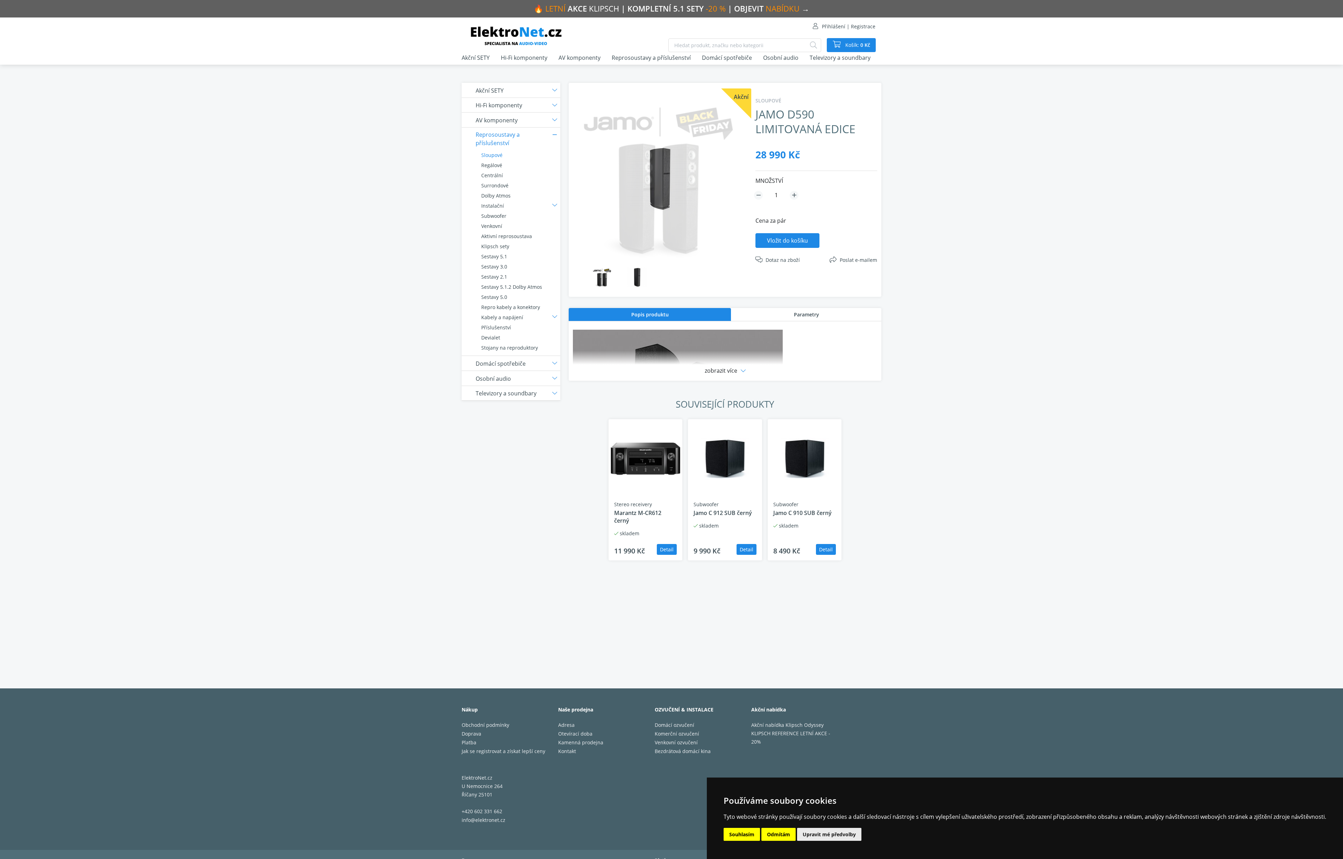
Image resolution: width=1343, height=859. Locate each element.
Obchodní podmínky (485, 725)
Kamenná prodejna (580, 742)
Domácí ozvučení (674, 725)
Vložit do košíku (787, 240)
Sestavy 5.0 (494, 297)
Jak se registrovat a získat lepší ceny (503, 751)
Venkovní (491, 226)
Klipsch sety (495, 246)
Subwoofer (493, 216)
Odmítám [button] (778, 834)
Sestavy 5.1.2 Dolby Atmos (511, 287)
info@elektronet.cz (483, 820)
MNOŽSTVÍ (769, 181)
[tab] (650, 314)
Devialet (490, 337)
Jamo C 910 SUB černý (802, 513)
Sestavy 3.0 (494, 266)
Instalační (492, 205)
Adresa (566, 725)
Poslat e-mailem (858, 260)
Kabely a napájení (502, 317)
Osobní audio (780, 58)
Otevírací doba (575, 733)
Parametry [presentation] (806, 314)
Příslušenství (496, 327)
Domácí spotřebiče (727, 58)
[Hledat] (813, 45)
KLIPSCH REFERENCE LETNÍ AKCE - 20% (790, 737)
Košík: (857, 45)
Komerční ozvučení (677, 733)
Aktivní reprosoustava (506, 236)
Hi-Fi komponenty (524, 58)
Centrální (492, 175)
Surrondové (495, 185)
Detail (667, 549)
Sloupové (492, 155)
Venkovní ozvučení (676, 742)
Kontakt (567, 751)
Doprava (471, 733)
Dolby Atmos (496, 195)
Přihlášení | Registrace (848, 26)
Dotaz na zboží (783, 260)
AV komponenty (580, 58)
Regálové (491, 165)
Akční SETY (476, 58)
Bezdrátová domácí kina (683, 751)
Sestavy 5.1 (494, 256)
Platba (469, 742)
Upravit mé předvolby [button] (829, 834)
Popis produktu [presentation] (650, 314)
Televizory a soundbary (840, 58)
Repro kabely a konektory (510, 307)
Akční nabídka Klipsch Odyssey (787, 725)
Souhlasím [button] (741, 834)
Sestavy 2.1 (494, 276)
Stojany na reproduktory (509, 347)
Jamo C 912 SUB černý (723, 513)
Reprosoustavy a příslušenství (651, 58)
